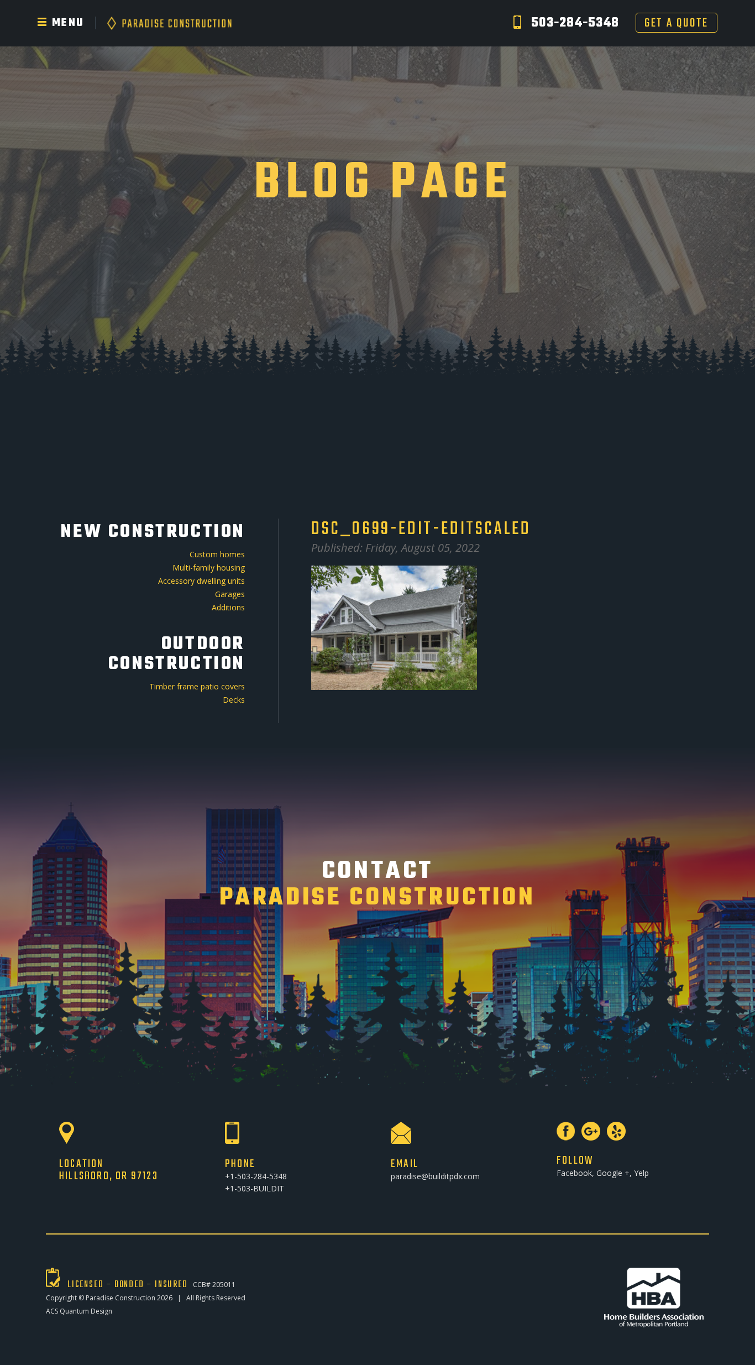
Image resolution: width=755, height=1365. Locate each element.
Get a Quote (676, 23)
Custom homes (217, 554)
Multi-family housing (208, 567)
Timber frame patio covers (197, 686)
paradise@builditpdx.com (435, 1176)
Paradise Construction (120, 1298)
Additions (228, 607)
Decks (234, 699)
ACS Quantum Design (79, 1311)
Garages (230, 594)
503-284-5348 (575, 23)
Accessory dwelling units (201, 581)
